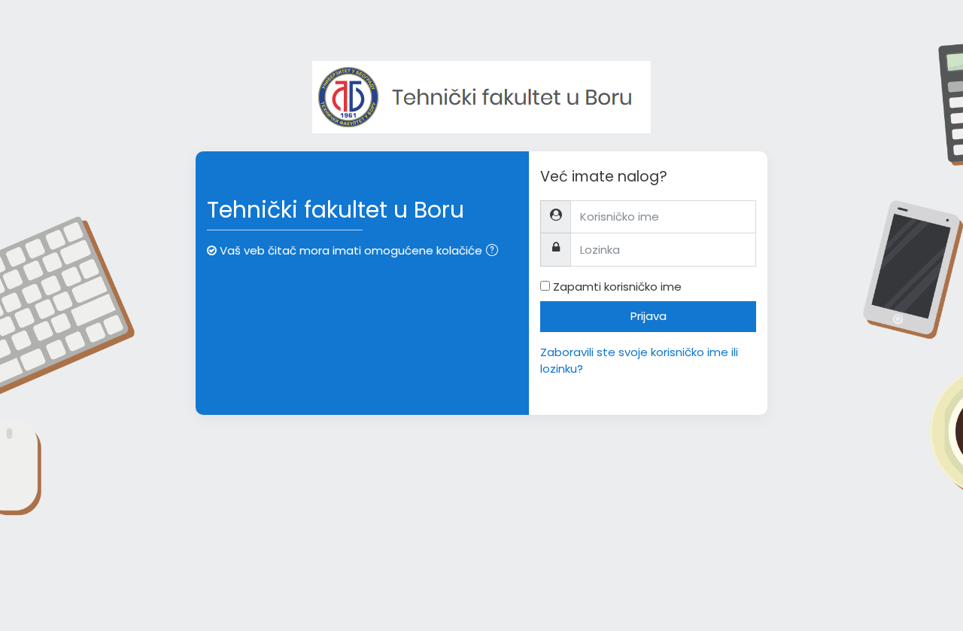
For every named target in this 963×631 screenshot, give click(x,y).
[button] (495, 251)
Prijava (648, 316)
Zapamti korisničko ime (617, 286)
